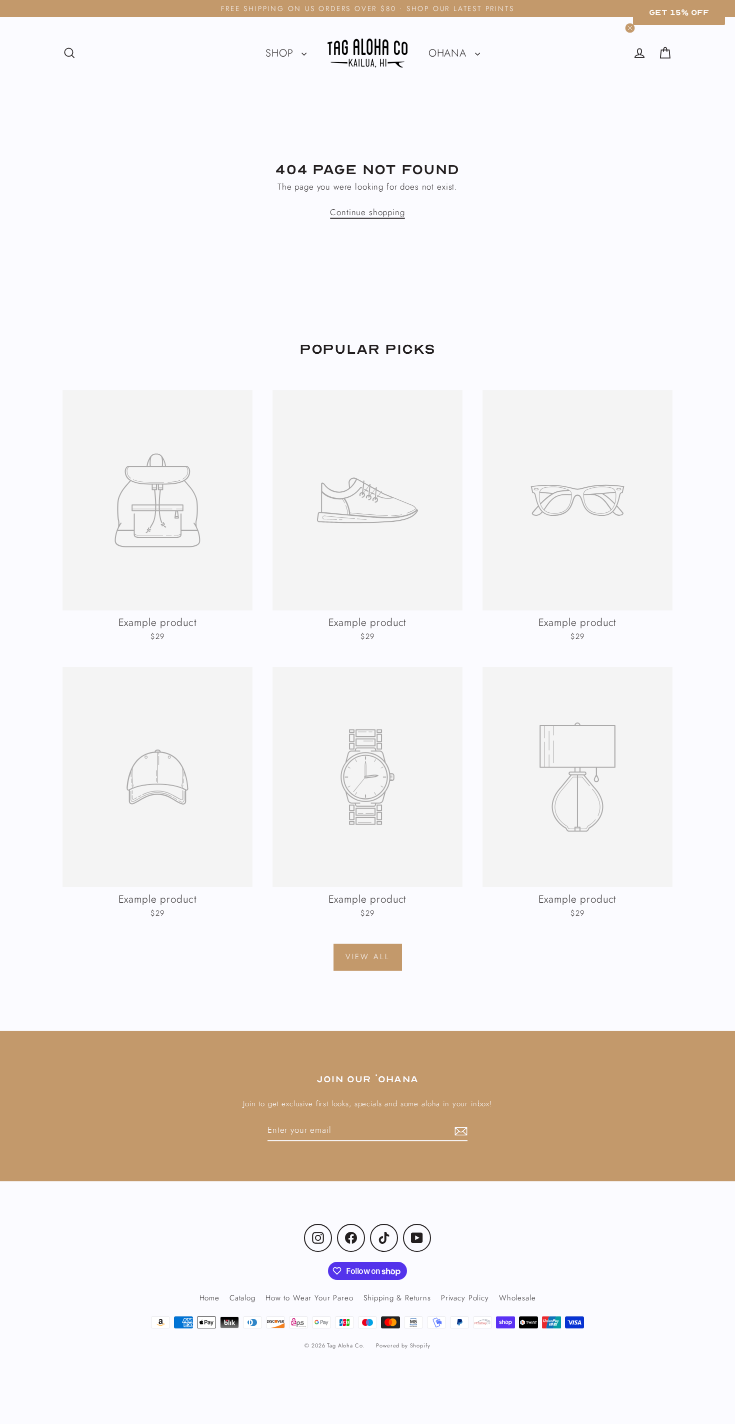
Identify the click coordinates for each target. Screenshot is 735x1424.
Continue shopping (367, 212)
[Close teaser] (630, 28)
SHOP (281, 53)
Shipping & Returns (397, 1297)
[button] (679, 12)
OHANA (449, 53)
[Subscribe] (460, 1131)
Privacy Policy (465, 1297)
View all (368, 956)
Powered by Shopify (403, 1345)
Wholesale (517, 1297)
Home (210, 1297)
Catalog (243, 1297)
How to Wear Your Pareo (310, 1297)
